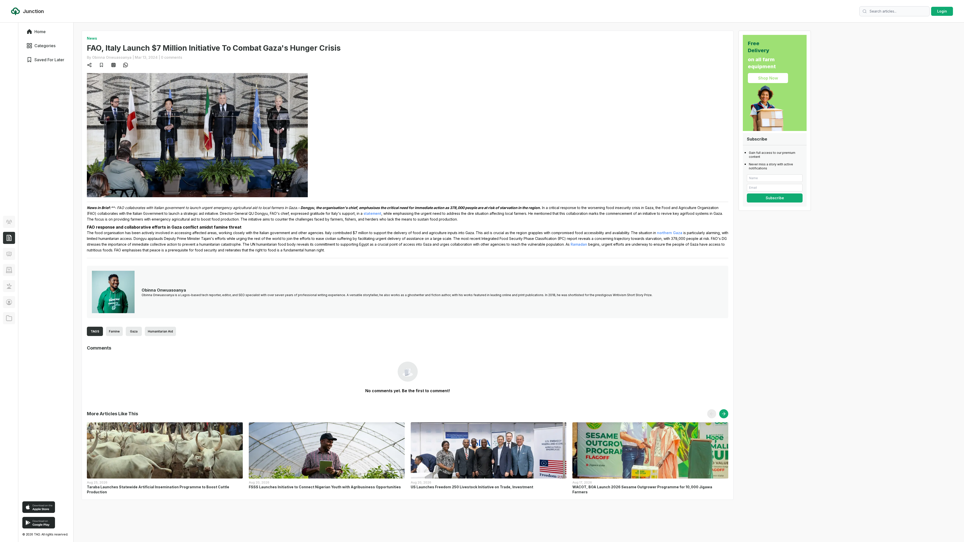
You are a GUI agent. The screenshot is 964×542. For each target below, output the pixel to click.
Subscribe (775, 198)
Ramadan (579, 244)
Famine (114, 331)
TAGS (95, 331)
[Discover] (9, 222)
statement (372, 213)
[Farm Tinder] (9, 270)
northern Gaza (669, 233)
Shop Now (768, 78)
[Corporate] (9, 318)
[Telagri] (9, 286)
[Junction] (9, 238)
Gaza (134, 331)
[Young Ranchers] (9, 254)
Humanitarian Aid (160, 331)
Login (942, 11)
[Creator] (9, 302)
